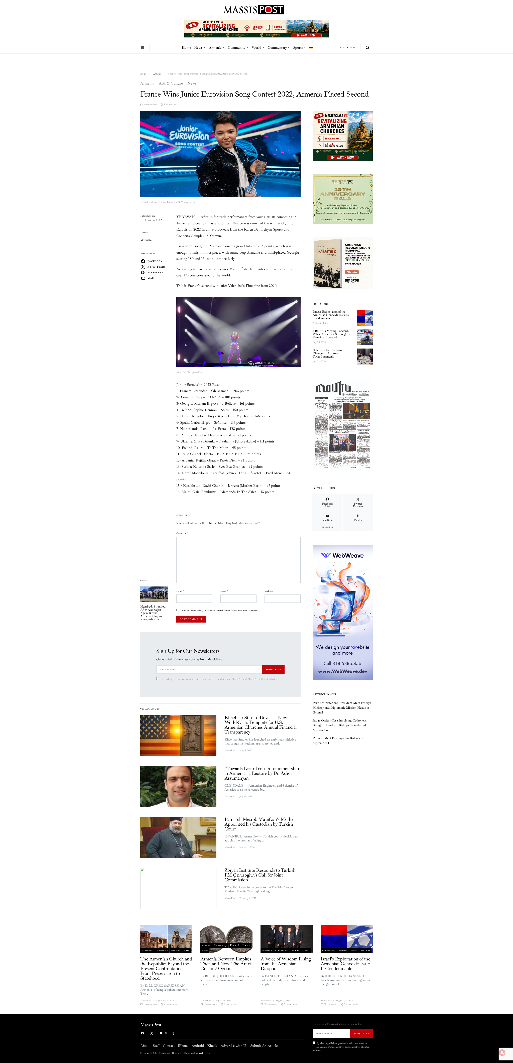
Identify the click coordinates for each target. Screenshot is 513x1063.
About (145, 1045)
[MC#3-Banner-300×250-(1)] (343, 136)
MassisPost (146, 240)
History (246, 945)
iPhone (183, 1045)
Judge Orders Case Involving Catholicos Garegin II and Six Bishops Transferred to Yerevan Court (341, 725)
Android (198, 1045)
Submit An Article (264, 1045)
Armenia (215, 47)
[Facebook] (142, 1033)
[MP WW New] (343, 612)
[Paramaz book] (343, 263)
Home (186, 47)
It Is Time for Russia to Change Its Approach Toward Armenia (327, 353)
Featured (175, 950)
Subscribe (273, 669)
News (198, 47)
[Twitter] (152, 1033)
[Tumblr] (173, 1033)
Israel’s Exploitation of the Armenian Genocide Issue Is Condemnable (331, 315)
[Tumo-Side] (343, 199)
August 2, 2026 (320, 322)
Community (236, 47)
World (256, 47)
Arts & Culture (171, 83)
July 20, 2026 (319, 342)
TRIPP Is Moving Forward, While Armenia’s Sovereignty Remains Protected (331, 334)
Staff (156, 1045)
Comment (182, 533)
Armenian (146, 950)
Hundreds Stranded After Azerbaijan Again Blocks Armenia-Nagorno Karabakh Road (152, 613)
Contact (169, 1045)
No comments (150, 104)
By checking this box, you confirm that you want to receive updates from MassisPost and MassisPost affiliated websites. (219, 679)
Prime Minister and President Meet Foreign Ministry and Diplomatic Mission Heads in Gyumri (342, 707)
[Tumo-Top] (256, 28)
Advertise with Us (234, 1045)
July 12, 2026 (319, 361)
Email (224, 590)
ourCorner (365, 950)
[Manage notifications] (502, 1052)
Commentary (277, 47)
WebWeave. (205, 1053)
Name (180, 590)
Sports (298, 47)
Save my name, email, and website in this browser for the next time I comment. (220, 610)
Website (269, 590)
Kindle (212, 1045)
